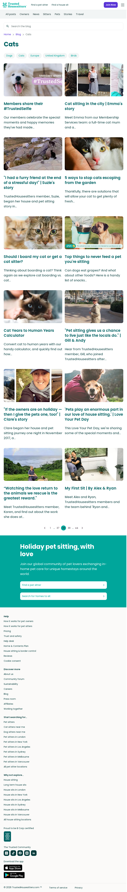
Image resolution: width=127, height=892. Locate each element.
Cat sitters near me (14, 727)
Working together (13, 708)
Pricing (7, 631)
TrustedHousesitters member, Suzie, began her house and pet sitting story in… (32, 201)
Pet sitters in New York (15, 741)
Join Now (111, 4)
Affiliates (8, 703)
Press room (10, 698)
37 (58, 528)
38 (63, 528)
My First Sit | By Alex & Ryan (90, 488)
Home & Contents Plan (16, 646)
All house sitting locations (17, 819)
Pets (57, 14)
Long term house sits (15, 784)
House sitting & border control (20, 651)
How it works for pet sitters (18, 626)
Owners (24, 14)
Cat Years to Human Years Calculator (29, 333)
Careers (8, 689)
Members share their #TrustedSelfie (23, 106)
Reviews (8, 655)
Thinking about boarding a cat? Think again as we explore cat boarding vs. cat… (33, 275)
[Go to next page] (82, 527)
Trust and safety (13, 636)
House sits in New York (15, 794)
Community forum (14, 679)
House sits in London (15, 789)
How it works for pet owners (18, 621)
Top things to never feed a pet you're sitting (93, 259)
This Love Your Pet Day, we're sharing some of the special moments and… (93, 430)
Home (7, 34)
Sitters (47, 14)
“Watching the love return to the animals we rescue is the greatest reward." (31, 493)
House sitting (11, 779)
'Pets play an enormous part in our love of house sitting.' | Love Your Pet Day (94, 414)
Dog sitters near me (14, 731)
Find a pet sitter (39, 4)
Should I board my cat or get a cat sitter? (33, 259)
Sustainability (11, 684)
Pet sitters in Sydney (15, 751)
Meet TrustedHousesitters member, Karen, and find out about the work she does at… (31, 512)
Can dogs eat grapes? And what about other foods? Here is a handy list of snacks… (92, 275)
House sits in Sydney (15, 804)
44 (76, 528)
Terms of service (58, 887)
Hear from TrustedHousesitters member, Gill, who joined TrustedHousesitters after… (89, 354)
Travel (80, 14)
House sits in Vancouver (16, 814)
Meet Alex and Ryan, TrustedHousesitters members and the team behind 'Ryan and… (92, 502)
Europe (35, 55)
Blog (18, 34)
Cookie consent (12, 660)
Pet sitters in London (15, 736)
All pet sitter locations (15, 766)
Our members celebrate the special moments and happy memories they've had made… (32, 122)
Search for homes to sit (36, 596)
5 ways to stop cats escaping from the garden (92, 180)
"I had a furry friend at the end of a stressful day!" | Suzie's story (32, 182)
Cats (21, 55)
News (36, 14)
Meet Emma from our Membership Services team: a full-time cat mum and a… (92, 122)
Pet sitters (9, 722)
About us (8, 674)
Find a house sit (60, 4)
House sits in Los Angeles (17, 799)
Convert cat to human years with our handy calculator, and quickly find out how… (33, 349)
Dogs (9, 55)
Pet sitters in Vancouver (16, 761)
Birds (74, 55)
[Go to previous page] (44, 527)
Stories (68, 14)
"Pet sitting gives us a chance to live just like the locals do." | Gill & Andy (93, 335)
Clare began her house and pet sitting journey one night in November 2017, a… (33, 433)
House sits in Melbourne (16, 809)
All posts (11, 14)
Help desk (9, 641)
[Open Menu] (122, 5)
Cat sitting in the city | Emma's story (94, 106)
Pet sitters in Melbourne (16, 756)
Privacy (79, 887)
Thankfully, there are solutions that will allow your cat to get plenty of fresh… (92, 196)
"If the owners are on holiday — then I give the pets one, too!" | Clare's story (33, 414)
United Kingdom (55, 55)
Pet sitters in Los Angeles (17, 746)
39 (69, 528)
